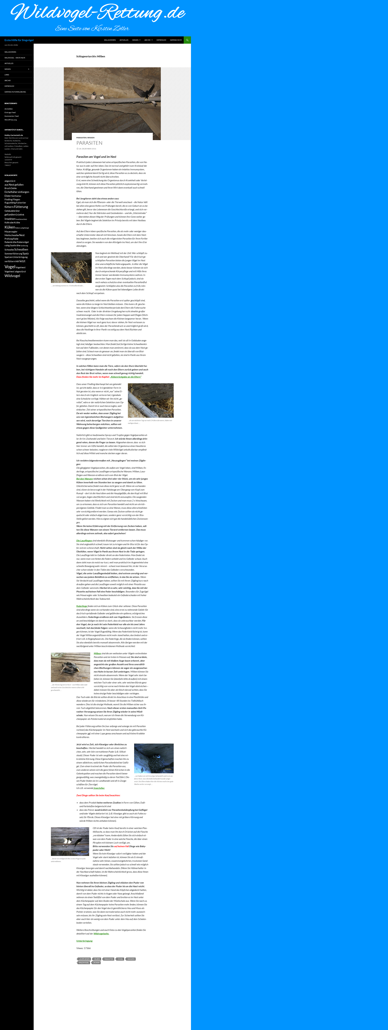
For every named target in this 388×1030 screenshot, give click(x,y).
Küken (10, 227)
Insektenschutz (21, 219)
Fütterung (21, 207)
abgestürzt (10, 181)
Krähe (17, 222)
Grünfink (19, 214)
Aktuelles (124, 40)
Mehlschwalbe (12, 235)
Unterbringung (20, 257)
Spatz (26, 253)
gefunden (10, 214)
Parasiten (81, 137)
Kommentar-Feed (12, 116)
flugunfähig (10, 202)
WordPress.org (11, 120)
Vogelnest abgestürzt (15, 271)
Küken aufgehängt (22, 228)
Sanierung (24, 246)
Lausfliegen (84, 959)
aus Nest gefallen (14, 184)
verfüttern (10, 261)
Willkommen (110, 40)
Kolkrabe (9, 222)
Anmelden (9, 109)
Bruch (7, 188)
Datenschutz (176, 40)
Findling (8, 199)
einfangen (23, 191)
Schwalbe (9, 249)
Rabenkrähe (11, 242)
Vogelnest (21, 267)
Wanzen (131, 959)
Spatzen (9, 257)
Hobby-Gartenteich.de (14, 135)
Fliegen (16, 199)
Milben (97, 959)
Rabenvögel (23, 242)
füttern (9, 206)
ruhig (7, 245)
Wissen (135, 40)
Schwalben (21, 249)
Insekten (10, 218)
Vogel (120, 959)
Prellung (9, 238)
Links (7, 75)
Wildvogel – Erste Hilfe (15, 58)
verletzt (20, 261)
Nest (22, 235)
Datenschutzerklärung (15, 92)
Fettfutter (16, 196)
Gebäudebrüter (12, 211)
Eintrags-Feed (10, 112)
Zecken (96, 963)
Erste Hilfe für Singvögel (19, 40)
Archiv (147, 40)
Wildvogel (84, 963)
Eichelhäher (11, 191)
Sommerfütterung (13, 253)
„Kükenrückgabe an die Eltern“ (125, 376)
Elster (8, 195)
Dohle (14, 188)
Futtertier (21, 202)
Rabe (15, 238)
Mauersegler (11, 231)
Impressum (161, 40)
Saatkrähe (15, 245)
